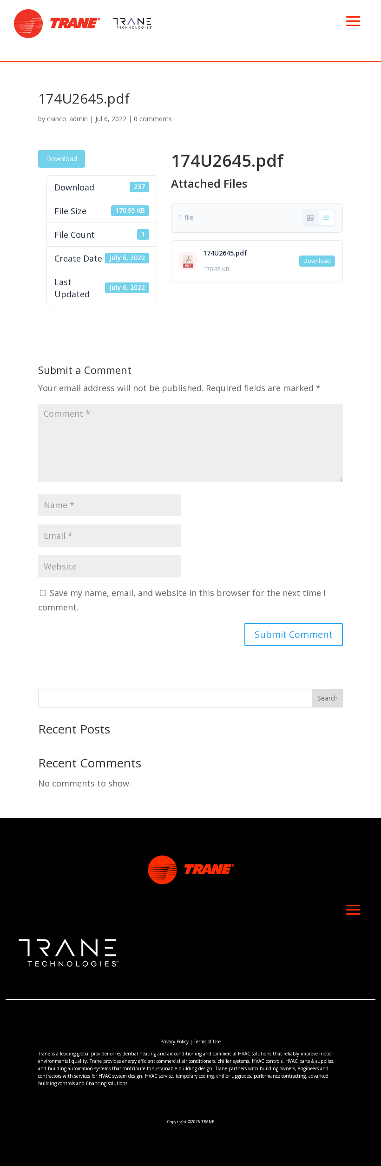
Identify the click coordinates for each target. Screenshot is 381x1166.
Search (327, 698)
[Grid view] (310, 217)
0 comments (153, 118)
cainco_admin (67, 118)
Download (61, 158)
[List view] (326, 217)
